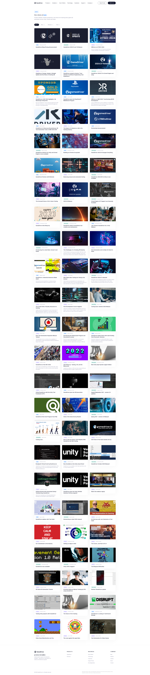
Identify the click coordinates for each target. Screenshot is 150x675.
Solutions (54, 3)
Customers (76, 3)
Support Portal (91, 660)
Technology (70, 3)
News (43, 24)
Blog (111, 654)
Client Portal (102, 3)
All (36, 24)
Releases (50, 24)
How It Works (62, 3)
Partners (112, 656)
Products (47, 3)
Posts (58, 24)
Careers (112, 658)
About (111, 660)
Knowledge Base (91, 662)
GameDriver (69, 654)
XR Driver (69, 656)
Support (83, 3)
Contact (111, 662)
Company (90, 3)
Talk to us (112, 3)
